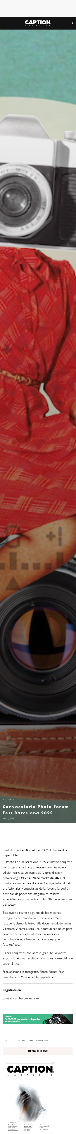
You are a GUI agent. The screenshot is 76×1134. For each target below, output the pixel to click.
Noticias (8, 800)
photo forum (42, 1041)
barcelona (21, 1041)
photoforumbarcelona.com (21, 998)
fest (31, 1041)
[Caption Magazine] (38, 23)
